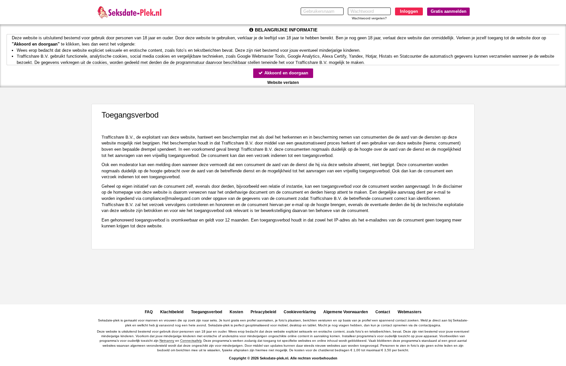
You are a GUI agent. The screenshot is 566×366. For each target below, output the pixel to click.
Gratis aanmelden (448, 11)
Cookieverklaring (300, 312)
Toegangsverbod (206, 312)
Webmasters (410, 312)
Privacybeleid (263, 312)
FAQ (149, 312)
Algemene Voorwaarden (345, 312)
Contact (382, 312)
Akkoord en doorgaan (285, 72)
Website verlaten (283, 82)
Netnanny (167, 340)
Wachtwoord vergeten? (369, 18)
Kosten (236, 312)
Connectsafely (190, 340)
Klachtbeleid (171, 312)
